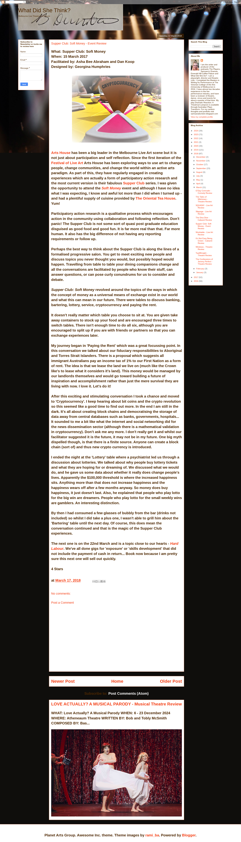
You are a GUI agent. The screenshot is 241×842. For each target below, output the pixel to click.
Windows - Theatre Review (204, 248)
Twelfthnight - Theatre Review (204, 254)
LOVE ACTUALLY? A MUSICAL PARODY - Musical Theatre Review (116, 704)
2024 (196, 131)
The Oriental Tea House (155, 198)
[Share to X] (99, 581)
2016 (196, 281)
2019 (196, 150)
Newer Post (63, 681)
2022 (196, 138)
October (200, 164)
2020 (196, 146)
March (199, 187)
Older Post (171, 681)
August (199, 172)
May (198, 180)
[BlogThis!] (96, 581)
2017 (196, 277)
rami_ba (152, 835)
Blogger (189, 835)
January (200, 272)
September (201, 168)
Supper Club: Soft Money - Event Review (203, 226)
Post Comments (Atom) (128, 693)
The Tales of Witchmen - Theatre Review (204, 199)
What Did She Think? (44, 10)
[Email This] (93, 581)
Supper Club (133, 183)
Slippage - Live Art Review (204, 212)
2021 (196, 142)
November (201, 161)
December (201, 157)
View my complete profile (202, 117)
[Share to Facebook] (101, 581)
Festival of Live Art (67, 163)
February (200, 269)
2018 (196, 153)
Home (117, 681)
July (198, 176)
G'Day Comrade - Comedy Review (204, 192)
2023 (196, 134)
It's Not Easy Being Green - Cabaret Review (204, 240)
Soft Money (111, 188)
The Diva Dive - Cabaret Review (204, 218)
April (198, 183)
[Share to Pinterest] (104, 581)
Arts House (60, 153)
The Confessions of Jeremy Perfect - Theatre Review (204, 261)
